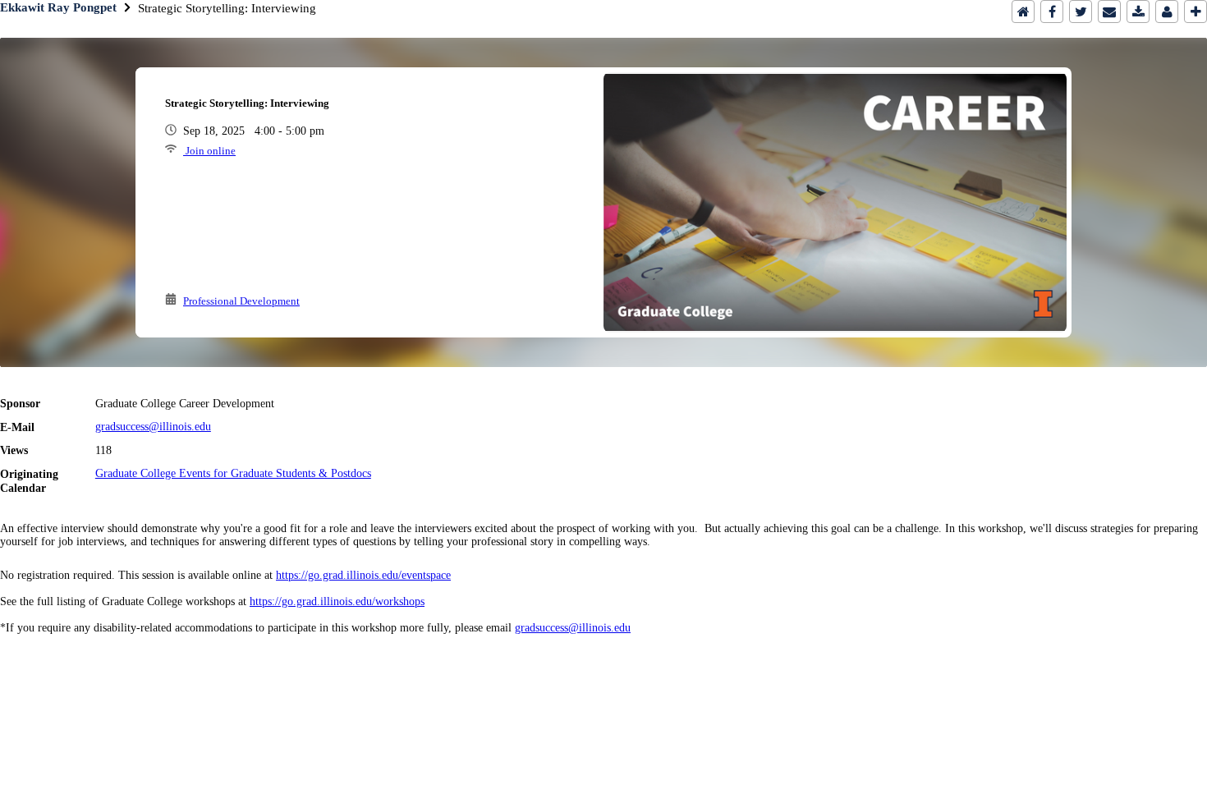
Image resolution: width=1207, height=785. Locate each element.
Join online (209, 151)
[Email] (1109, 11)
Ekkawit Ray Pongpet (58, 7)
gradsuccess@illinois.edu (153, 426)
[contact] (1166, 11)
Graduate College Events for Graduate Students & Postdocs (233, 473)
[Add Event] (1195, 11)
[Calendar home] (1023, 11)
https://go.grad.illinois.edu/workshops (337, 601)
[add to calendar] (1138, 11)
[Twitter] (1080, 11)
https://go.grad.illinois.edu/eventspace (363, 575)
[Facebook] (1051, 11)
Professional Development (241, 301)
